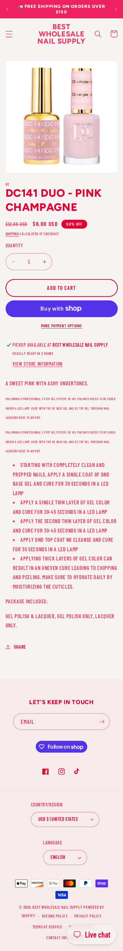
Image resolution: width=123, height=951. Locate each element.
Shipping (12, 234)
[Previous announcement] (7, 9)
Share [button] (20, 647)
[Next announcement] (116, 9)
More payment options (61, 325)
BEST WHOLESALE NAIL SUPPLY (57, 907)
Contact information (65, 937)
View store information (37, 364)
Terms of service (47, 926)
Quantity (14, 245)
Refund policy (55, 916)
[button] (9, 34)
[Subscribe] (102, 721)
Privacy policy (88, 916)
